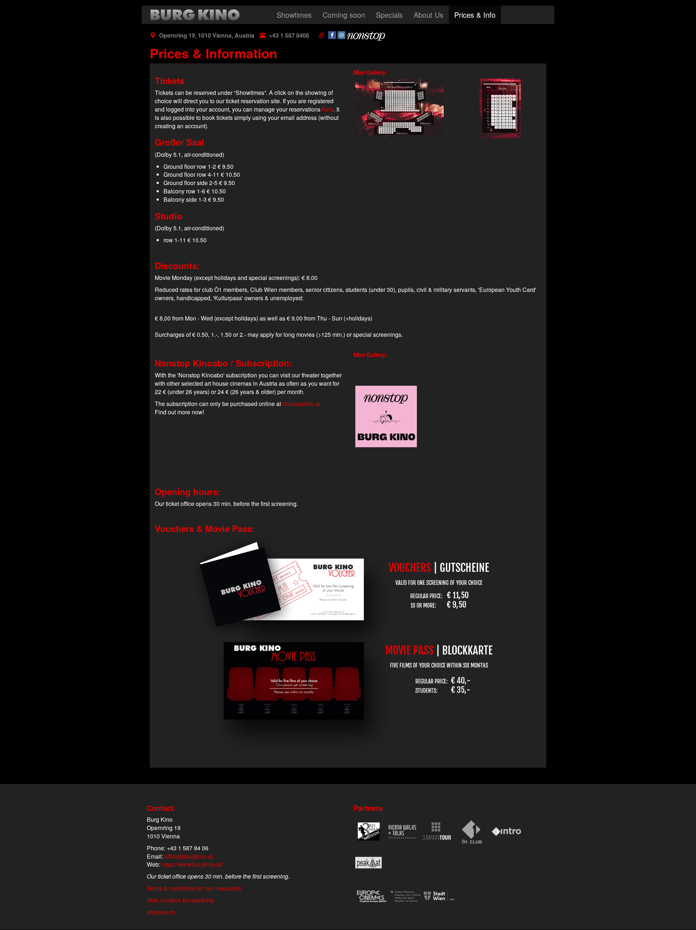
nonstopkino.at (301, 403)
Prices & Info (475, 14)
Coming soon (344, 14)
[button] (397, 108)
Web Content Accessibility (180, 900)
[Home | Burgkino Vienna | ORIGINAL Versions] (196, 15)
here (328, 109)
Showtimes (294, 14)
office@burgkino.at (189, 856)
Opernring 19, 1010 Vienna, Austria (206, 35)
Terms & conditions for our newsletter (194, 888)
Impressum (161, 912)
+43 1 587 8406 (289, 35)
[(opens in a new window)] (332, 35)
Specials (389, 14)
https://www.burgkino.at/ (192, 864)
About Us (428, 14)
